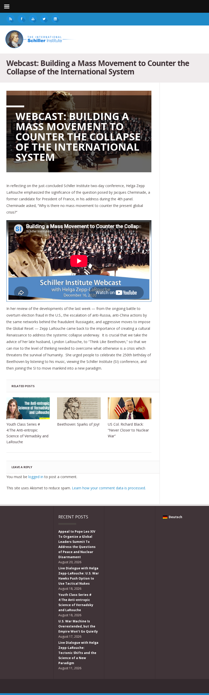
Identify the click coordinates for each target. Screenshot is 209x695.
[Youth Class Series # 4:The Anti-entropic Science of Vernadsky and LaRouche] (28, 408)
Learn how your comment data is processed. (109, 488)
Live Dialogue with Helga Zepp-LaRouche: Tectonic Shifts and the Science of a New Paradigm (78, 652)
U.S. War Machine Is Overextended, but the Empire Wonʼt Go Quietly (78, 626)
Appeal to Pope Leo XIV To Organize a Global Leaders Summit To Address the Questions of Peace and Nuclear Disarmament (77, 544)
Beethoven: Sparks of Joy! (78, 424)
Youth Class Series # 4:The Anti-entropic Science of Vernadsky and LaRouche (27, 433)
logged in (35, 476)
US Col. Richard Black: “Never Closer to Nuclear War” (128, 430)
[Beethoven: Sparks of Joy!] (79, 408)
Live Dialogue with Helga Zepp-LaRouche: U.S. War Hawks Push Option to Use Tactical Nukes (78, 576)
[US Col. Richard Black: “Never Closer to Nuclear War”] (129, 408)
